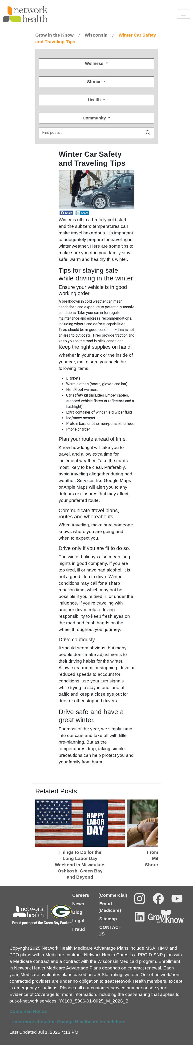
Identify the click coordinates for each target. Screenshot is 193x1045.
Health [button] (95, 99)
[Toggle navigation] (183, 14)
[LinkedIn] (139, 916)
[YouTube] (177, 898)
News (78, 903)
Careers (80, 895)
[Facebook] (158, 898)
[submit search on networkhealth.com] (148, 132)
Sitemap (108, 918)
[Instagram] (139, 898)
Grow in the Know (54, 35)
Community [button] (95, 118)
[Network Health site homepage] (49, 14)
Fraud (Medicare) (109, 907)
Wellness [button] (95, 63)
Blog (77, 912)
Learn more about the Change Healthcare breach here (67, 1021)
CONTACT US (109, 930)
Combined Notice (28, 1011)
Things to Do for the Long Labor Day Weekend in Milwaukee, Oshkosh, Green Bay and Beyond (80, 865)
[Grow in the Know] (166, 916)
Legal (78, 920)
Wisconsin (96, 35)
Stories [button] (95, 81)
